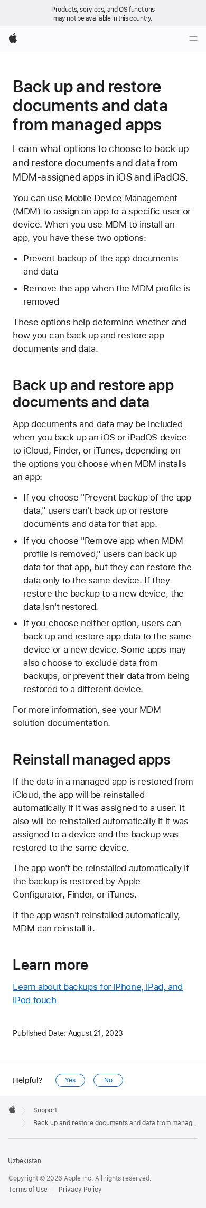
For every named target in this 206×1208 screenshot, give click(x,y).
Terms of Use (28, 1189)
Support (45, 1110)
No (108, 1080)
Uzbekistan (24, 1161)
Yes (70, 1080)
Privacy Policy (80, 1189)
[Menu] (193, 39)
